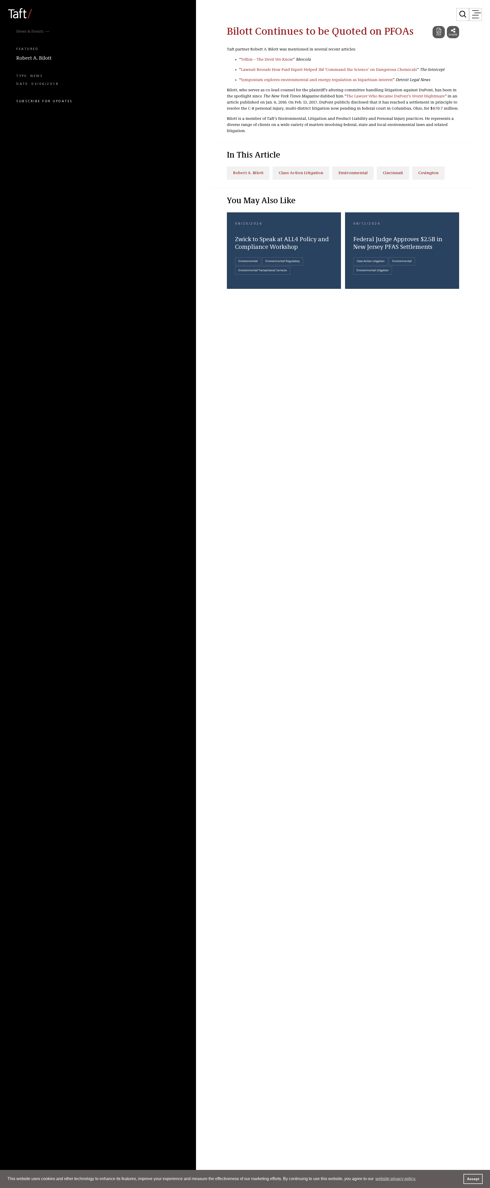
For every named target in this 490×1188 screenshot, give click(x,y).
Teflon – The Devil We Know (267, 60)
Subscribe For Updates (44, 101)
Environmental (353, 173)
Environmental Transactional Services (262, 270)
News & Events (29, 32)
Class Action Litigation (301, 173)
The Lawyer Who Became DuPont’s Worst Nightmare (395, 96)
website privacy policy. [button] (395, 1179)
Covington (428, 173)
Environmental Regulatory (282, 261)
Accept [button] (473, 1179)
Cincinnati (393, 173)
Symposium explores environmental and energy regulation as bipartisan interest (317, 80)
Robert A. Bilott (34, 58)
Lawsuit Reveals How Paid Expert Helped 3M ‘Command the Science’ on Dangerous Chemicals (329, 70)
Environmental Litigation (373, 270)
